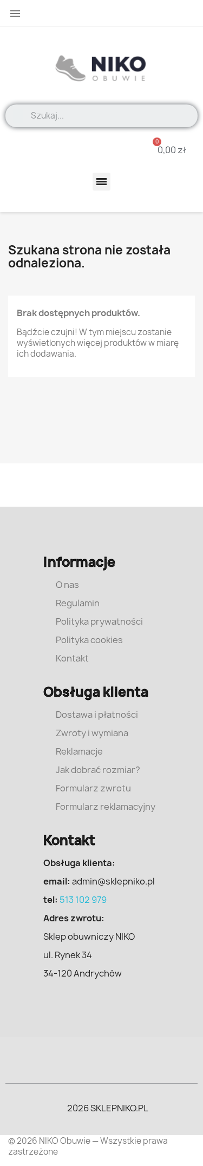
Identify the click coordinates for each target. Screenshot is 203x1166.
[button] (165, 150)
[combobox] (110, 115)
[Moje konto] (92, 150)
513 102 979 (83, 900)
